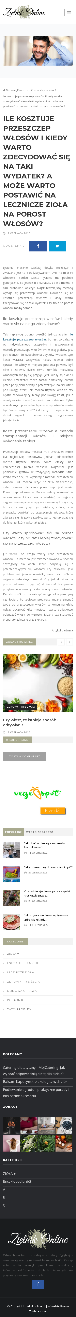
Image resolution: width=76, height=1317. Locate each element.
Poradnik (15, 1000)
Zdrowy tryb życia (42, 90)
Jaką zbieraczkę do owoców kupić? (48, 867)
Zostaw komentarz (24, 756)
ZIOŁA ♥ (13, 953)
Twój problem (19, 1009)
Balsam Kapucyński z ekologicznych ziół (34, 1081)
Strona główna (15, 90)
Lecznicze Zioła (20, 972)
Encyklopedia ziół (23, 962)
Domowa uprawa (22, 990)
